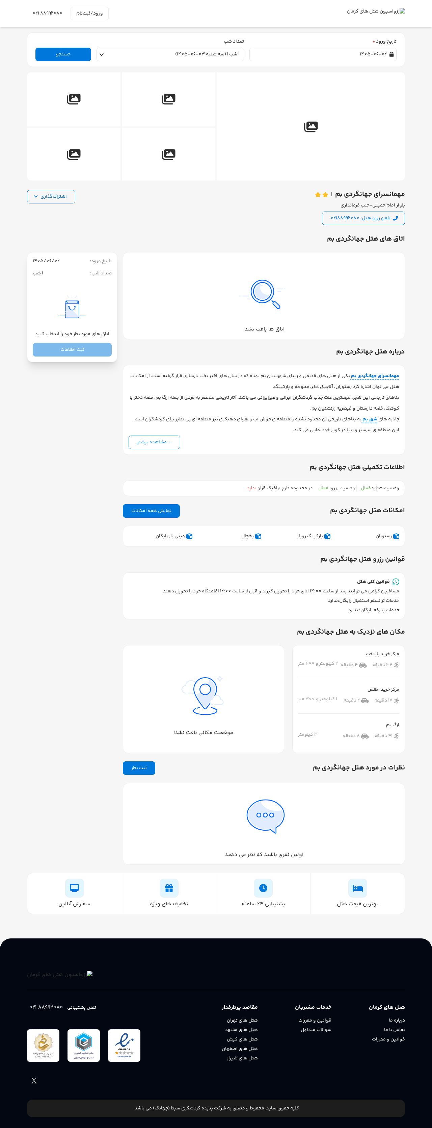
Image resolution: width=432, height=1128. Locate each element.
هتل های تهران (242, 1020)
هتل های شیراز (242, 1058)
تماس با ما (394, 1030)
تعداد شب (234, 41)
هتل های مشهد (241, 1030)
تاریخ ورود (384, 41)
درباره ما (397, 1020)
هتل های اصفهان (240, 1049)
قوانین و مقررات (388, 1039)
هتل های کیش (242, 1039)
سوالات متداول (316, 1030)
